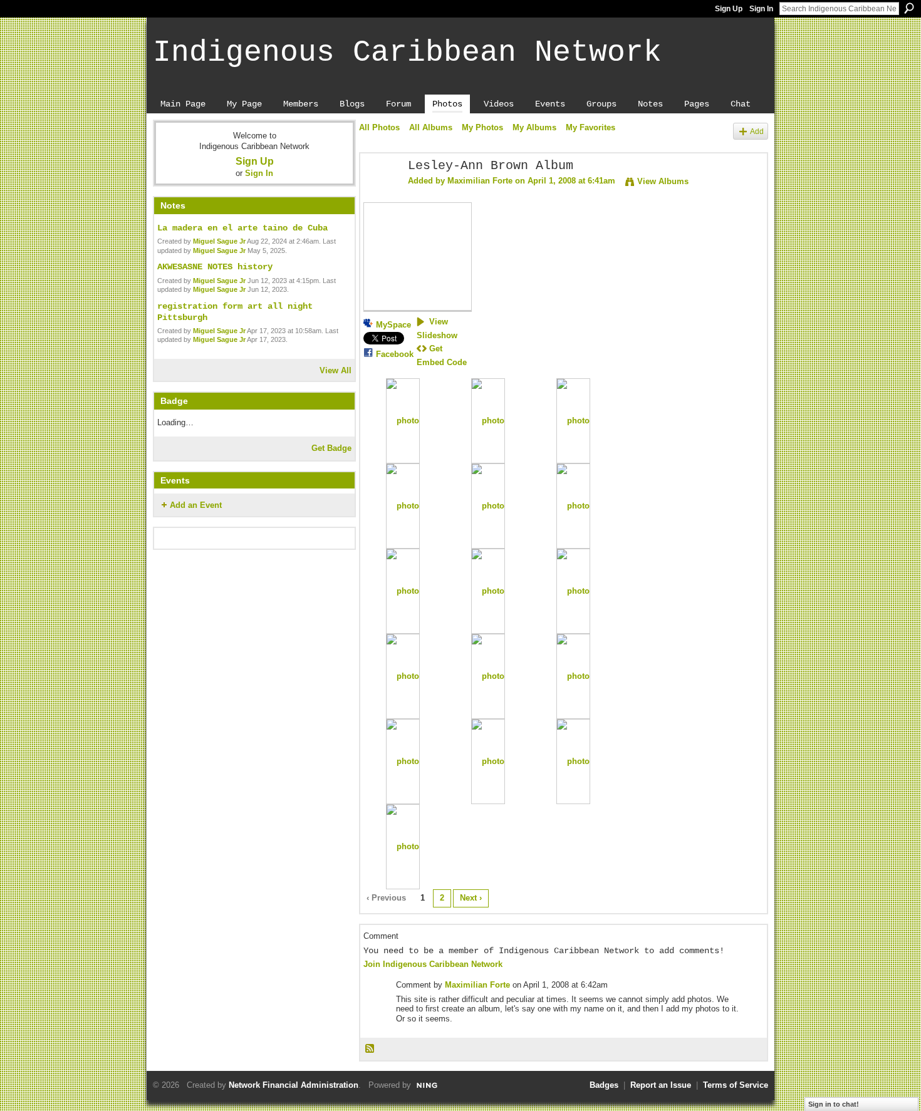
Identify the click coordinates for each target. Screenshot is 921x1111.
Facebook (395, 354)
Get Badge (331, 448)
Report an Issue (660, 1085)
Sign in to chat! (833, 1104)
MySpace (393, 324)
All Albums (430, 127)
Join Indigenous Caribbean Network (432, 964)
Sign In (761, 8)
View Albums (663, 181)
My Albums (534, 127)
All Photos (379, 127)
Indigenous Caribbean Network (407, 53)
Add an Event (196, 505)
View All (335, 370)
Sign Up (728, 8)
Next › (471, 897)
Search (909, 8)
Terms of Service (735, 1085)
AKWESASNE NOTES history (215, 267)
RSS (370, 1049)
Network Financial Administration (293, 1085)
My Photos (482, 127)
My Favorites (590, 127)
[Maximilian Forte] (380, 193)
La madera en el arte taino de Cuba (242, 228)
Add (757, 131)
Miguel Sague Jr (219, 241)
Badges (604, 1085)
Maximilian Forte (480, 180)
